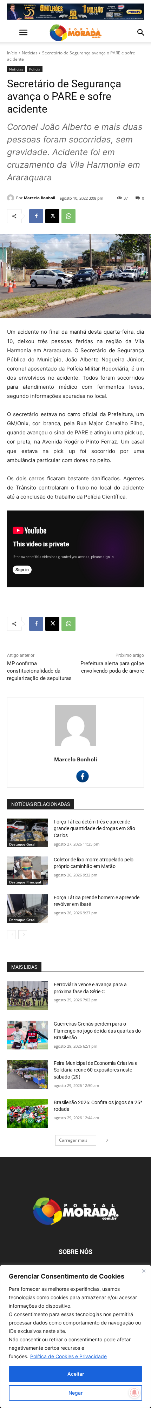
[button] (12, 32)
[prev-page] (11, 934)
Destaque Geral (22, 844)
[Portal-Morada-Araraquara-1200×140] (75, 12)
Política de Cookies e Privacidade (68, 1356)
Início (12, 53)
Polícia (34, 69)
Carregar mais (73, 1140)
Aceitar (75, 1374)
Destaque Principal (25, 882)
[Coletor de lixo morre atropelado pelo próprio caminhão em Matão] (27, 870)
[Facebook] (36, 216)
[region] (75, 1336)
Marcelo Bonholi (39, 197)
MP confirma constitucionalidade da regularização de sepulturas (39, 670)
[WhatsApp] (68, 216)
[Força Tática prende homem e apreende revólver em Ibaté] (27, 908)
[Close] (143, 1271)
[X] (52, 216)
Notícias (30, 53)
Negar (75, 1393)
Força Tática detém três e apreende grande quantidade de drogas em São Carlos (94, 828)
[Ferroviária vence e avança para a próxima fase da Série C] (27, 995)
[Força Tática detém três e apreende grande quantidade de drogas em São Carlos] (27, 833)
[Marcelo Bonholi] (11, 197)
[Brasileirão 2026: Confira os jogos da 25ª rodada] (27, 1113)
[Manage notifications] (134, 1392)
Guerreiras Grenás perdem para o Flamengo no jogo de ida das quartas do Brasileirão (97, 1030)
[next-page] (22, 934)
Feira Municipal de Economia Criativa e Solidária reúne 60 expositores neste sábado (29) (95, 1070)
